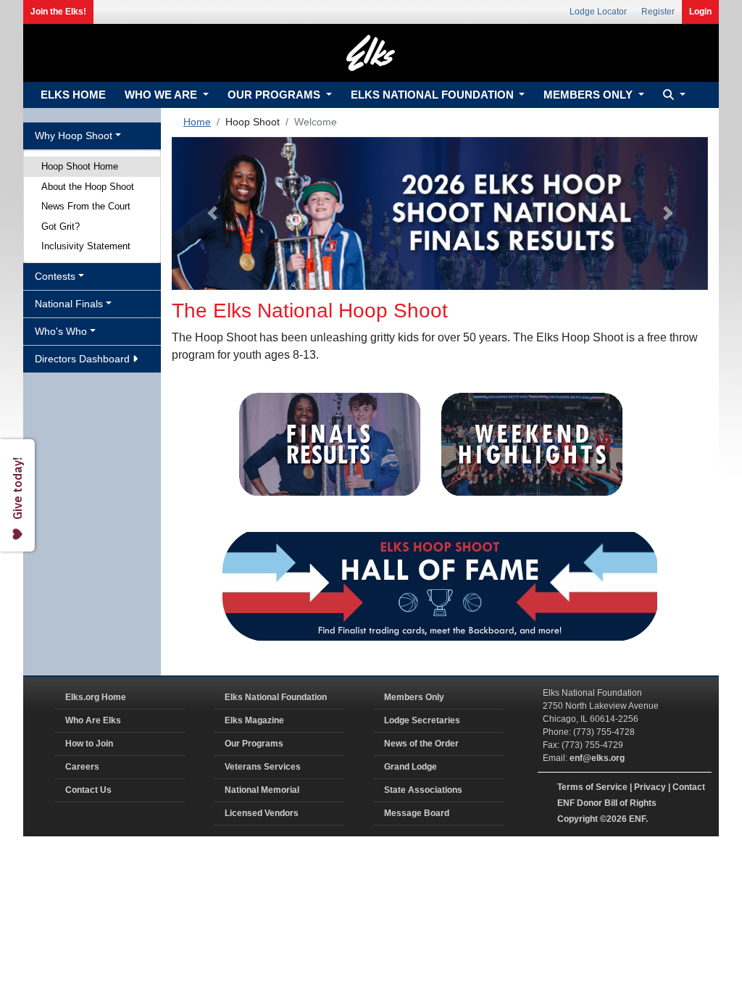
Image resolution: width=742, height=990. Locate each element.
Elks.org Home (95, 697)
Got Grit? (60, 226)
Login (700, 12)
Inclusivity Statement (85, 246)
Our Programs (254, 744)
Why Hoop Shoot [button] (73, 135)
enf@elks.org (597, 758)
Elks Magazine (254, 720)
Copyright (577, 819)
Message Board (416, 813)
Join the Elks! (58, 12)
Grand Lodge (410, 767)
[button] (672, 95)
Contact (688, 787)
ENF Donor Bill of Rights (606, 803)
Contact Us (88, 790)
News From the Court (85, 206)
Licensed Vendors (262, 813)
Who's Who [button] (61, 331)
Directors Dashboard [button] (84, 359)
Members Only (414, 697)
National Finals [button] (69, 303)
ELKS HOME (73, 94)
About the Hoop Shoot (87, 186)
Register (658, 12)
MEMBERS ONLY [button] (589, 94)
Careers (82, 767)
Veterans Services (263, 767)
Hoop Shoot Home (79, 166)
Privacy (650, 787)
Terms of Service (592, 787)
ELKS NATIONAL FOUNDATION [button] (434, 94)
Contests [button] (55, 276)
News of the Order (421, 744)
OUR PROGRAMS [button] (275, 94)
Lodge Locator (598, 12)
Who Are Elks (93, 720)
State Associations (423, 790)
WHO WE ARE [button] (162, 94)
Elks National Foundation (276, 697)
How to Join (89, 744)
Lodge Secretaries (422, 720)
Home (197, 122)
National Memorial (262, 790)
